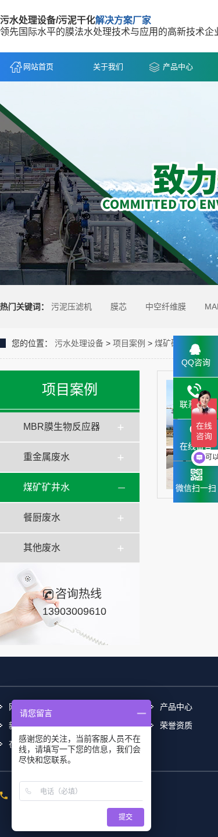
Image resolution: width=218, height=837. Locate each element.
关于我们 (108, 66)
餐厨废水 (41, 517)
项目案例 (129, 343)
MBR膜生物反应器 (61, 427)
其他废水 (41, 548)
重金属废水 (46, 457)
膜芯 (118, 306)
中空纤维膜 (165, 306)
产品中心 (178, 66)
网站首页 (38, 66)
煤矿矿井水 (46, 487)
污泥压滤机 (71, 306)
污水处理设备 (79, 343)
